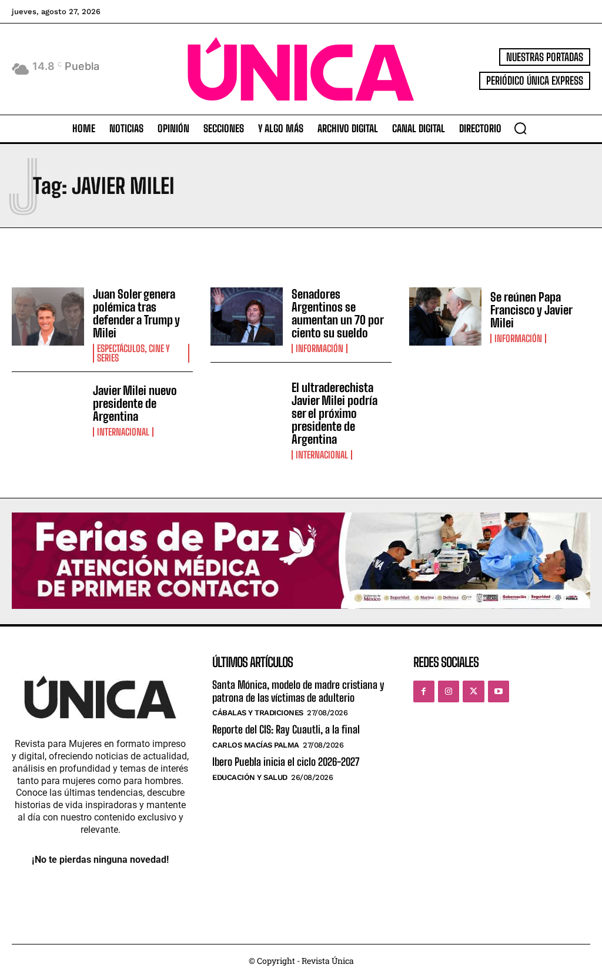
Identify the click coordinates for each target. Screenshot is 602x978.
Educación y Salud (249, 777)
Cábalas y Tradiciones (257, 712)
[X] (473, 691)
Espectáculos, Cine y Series (133, 353)
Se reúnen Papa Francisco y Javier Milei (531, 310)
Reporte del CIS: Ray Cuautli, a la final (286, 729)
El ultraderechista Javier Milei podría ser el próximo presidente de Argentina (334, 413)
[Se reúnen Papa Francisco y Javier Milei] (445, 316)
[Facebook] (423, 691)
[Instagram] (448, 691)
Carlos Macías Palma (255, 745)
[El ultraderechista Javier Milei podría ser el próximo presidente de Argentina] (246, 410)
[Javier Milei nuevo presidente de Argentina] (48, 410)
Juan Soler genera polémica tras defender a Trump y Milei (136, 313)
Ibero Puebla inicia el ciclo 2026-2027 (285, 761)
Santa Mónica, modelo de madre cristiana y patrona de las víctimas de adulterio (298, 691)
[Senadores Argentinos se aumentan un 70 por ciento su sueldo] (246, 316)
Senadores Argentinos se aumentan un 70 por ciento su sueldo (338, 313)
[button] (520, 128)
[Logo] (301, 69)
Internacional (123, 432)
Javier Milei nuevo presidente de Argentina (135, 403)
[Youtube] (498, 691)
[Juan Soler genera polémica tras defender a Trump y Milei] (48, 316)
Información (319, 348)
